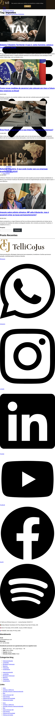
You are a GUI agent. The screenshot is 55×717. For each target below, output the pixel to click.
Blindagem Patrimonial (8, 664)
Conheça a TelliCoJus (8, 689)
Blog (4, 693)
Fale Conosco (6, 173)
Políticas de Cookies (8, 700)
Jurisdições (9, 166)
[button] (27, 90)
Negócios (5, 666)
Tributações (6, 667)
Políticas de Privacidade (9, 698)
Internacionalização (8, 661)
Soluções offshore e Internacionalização (13, 691)
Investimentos (6, 669)
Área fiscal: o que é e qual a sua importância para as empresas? (26, 130)
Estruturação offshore (8, 10)
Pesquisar (2, 227)
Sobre (4, 9)
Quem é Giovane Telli (8, 695)
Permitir (27, 6)
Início (4, 7)
